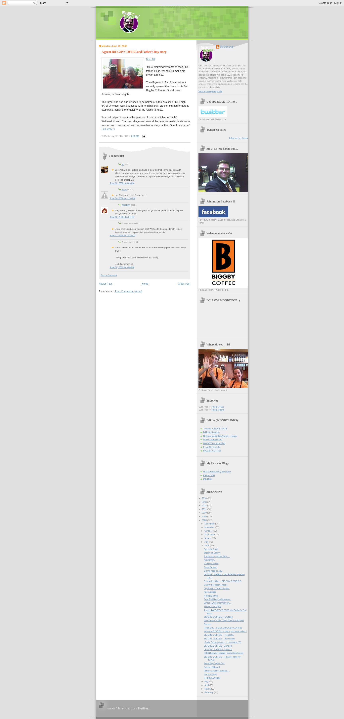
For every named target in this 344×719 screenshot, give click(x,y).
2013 (204, 502)
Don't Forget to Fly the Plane (217, 471)
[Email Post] (143, 136)
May (206, 681)
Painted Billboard (212, 667)
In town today (210, 674)
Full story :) (108, 128)
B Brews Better (211, 563)
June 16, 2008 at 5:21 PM (122, 217)
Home (145, 283)
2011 (204, 509)
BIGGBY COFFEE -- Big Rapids (219, 638)
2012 (204, 505)
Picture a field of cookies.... (217, 670)
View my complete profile (210, 91)
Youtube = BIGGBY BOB (215, 428)
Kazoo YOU (209, 475)
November (209, 527)
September (210, 534)
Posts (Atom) (218, 410)
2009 (204, 516)
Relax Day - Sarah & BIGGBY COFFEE (223, 628)
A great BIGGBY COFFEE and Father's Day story (134, 52)
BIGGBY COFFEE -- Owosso (218, 617)
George (207, 624)
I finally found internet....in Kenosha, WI (222, 642)
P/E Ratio (207, 479)
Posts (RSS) (218, 407)
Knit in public (210, 592)
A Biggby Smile (211, 595)
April (206, 685)
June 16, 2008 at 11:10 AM (122, 198)
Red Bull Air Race (212, 678)
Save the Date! (211, 549)
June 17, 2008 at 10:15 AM (122, 235)
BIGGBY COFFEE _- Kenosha (219, 635)
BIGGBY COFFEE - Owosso (218, 649)
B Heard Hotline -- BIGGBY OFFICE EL (223, 581)
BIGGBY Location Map (214, 443)
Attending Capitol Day (214, 663)
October (208, 531)
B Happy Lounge (211, 432)
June (207, 545)
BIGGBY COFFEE (212, 450)
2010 (204, 513)
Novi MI (150, 59)
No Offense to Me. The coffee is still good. (224, 620)
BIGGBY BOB (227, 47)
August (208, 538)
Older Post (184, 283)
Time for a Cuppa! (212, 606)
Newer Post (105, 283)
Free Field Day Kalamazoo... (217, 599)
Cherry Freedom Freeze (216, 585)
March (207, 689)
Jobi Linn (126, 205)
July (206, 542)
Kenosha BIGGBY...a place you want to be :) (225, 631)
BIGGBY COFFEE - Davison (218, 646)
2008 (204, 520)
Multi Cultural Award (212, 439)
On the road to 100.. (213, 571)
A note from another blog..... (217, 556)
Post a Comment (109, 275)
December (209, 523)
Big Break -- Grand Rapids (217, 588)
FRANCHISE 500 (211, 447)
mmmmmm (209, 560)
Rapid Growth (210, 567)
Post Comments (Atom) (128, 291)
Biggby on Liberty (212, 553)
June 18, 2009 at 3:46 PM (122, 267)
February (209, 692)
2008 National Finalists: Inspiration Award (223, 653)
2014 (204, 498)
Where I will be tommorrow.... (218, 603)
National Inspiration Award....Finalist (220, 436)
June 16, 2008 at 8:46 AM (122, 183)
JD (123, 164)
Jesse (125, 189)
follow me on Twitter (238, 138)
